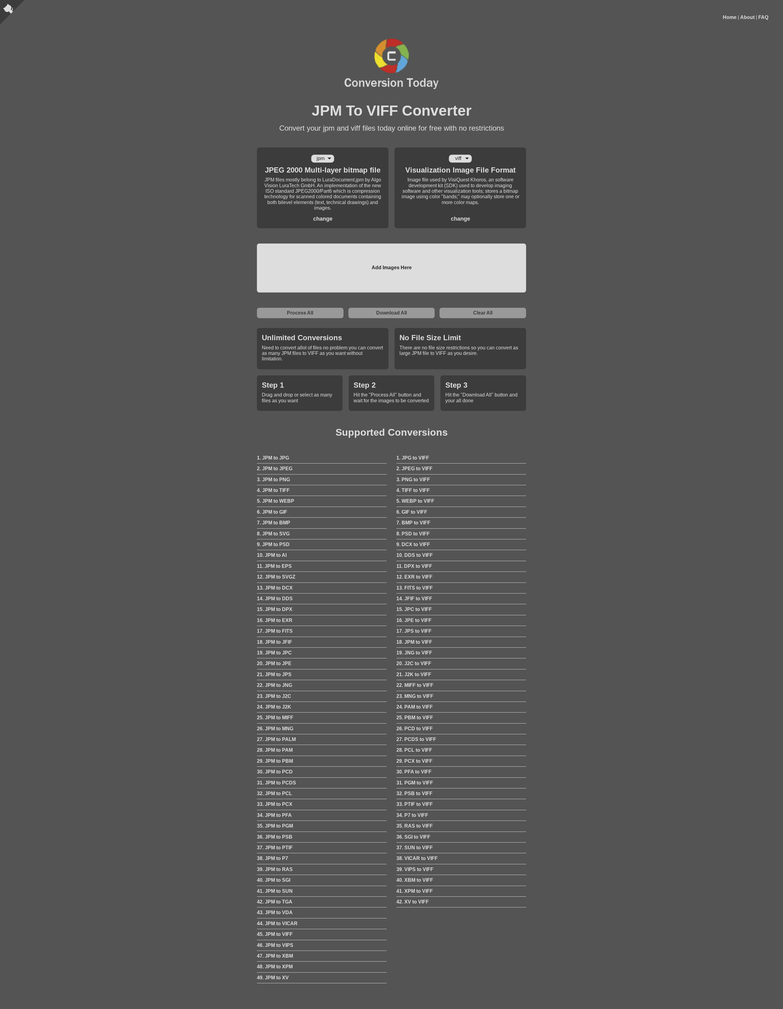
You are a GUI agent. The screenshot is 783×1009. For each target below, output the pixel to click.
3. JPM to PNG (273, 479)
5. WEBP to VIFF (415, 501)
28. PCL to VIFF (414, 750)
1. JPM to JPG (273, 457)
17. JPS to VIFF (414, 631)
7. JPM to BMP (273, 522)
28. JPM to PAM (275, 750)
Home (730, 17)
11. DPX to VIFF (414, 566)
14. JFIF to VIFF (414, 598)
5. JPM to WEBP (275, 501)
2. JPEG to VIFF (414, 468)
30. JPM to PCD (275, 771)
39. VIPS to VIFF (414, 869)
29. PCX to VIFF (414, 761)
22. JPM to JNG (274, 685)
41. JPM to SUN (275, 891)
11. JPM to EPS (274, 566)
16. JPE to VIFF (414, 620)
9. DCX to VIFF (413, 544)
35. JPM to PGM (275, 825)
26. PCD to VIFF (414, 728)
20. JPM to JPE (274, 663)
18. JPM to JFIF (274, 642)
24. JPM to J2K (274, 706)
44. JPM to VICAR (277, 923)
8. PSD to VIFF (413, 533)
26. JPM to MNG (275, 728)
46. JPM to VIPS (275, 945)
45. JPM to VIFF (275, 934)
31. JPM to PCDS (276, 782)
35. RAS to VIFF (414, 825)
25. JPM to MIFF (275, 717)
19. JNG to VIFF (414, 652)
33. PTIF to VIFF (414, 804)
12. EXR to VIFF (414, 576)
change (322, 219)
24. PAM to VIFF (414, 706)
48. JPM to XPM (275, 966)
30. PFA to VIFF (414, 771)
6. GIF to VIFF (411, 512)
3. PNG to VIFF (413, 479)
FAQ (763, 17)
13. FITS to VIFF (414, 587)
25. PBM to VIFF (414, 717)
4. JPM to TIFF (273, 490)
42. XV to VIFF (412, 901)
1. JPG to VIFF (412, 457)
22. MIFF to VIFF (414, 685)
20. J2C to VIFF (413, 663)
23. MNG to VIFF (414, 696)
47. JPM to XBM (275, 956)
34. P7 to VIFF (412, 815)
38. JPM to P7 (272, 858)
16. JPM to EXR (274, 620)
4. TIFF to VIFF (413, 490)
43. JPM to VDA (275, 912)
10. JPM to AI (272, 555)
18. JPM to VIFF (414, 642)
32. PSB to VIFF (414, 793)
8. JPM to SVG (273, 533)
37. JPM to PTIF (275, 847)
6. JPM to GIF (272, 512)
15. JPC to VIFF (414, 609)
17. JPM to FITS (275, 631)
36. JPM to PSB (274, 837)
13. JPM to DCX (275, 587)
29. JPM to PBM (275, 761)
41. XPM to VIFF (414, 891)
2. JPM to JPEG (274, 468)
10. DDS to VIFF (414, 555)
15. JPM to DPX (274, 609)
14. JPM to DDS (275, 598)
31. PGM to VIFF (414, 782)
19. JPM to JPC (274, 652)
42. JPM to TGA (274, 901)
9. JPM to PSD (273, 544)
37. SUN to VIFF (414, 847)
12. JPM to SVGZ (276, 576)
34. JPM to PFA (274, 815)
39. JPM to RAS (275, 869)
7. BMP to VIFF (413, 522)
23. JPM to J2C (274, 696)
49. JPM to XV (273, 977)
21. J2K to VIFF (413, 674)
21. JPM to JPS (274, 674)
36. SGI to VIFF (413, 837)
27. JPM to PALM (276, 739)
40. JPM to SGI (273, 880)
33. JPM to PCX (274, 804)
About (747, 17)
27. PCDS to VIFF (416, 739)
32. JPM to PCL (274, 793)
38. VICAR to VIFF (417, 858)
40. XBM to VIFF (414, 880)
